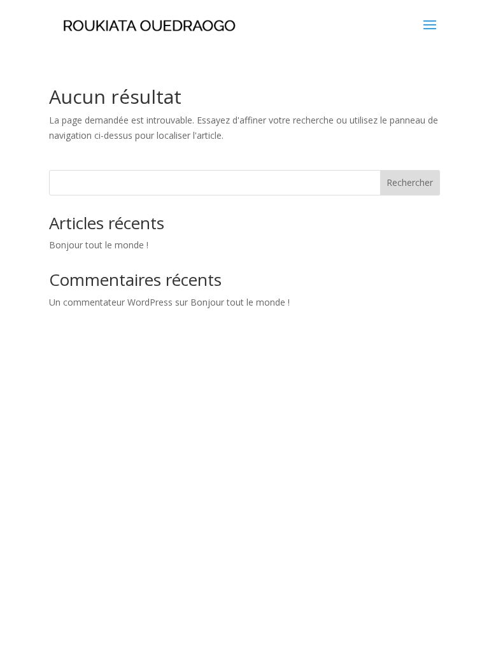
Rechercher (409, 182)
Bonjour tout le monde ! (98, 245)
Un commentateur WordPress (111, 302)
